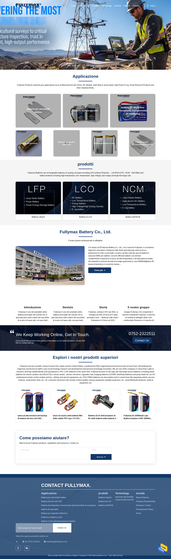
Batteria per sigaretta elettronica (54, 513)
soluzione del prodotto (124, 497)
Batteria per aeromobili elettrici (53, 497)
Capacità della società (124, 500)
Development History (144, 509)
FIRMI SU (62, 528)
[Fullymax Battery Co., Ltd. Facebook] (18, 548)
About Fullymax (142, 497)
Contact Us (142, 340)
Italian (152, 6)
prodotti (95, 6)
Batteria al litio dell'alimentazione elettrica (58, 521)
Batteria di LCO (104, 501)
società (117, 6)
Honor (138, 513)
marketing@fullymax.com (56, 542)
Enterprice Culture (143, 505)
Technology (107, 6)
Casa (73, 6)
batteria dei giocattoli (49, 509)
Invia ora (100, 457)
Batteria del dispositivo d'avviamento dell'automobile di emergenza (68, 505)
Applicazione (84, 6)
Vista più (98, 270)
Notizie (127, 6)
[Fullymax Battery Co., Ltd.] (26, 548)
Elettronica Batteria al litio (51, 517)
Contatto (136, 6)
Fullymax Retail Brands (145, 501)
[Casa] (28, 5)
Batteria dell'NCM (105, 505)
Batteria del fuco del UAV (51, 501)
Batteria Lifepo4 (104, 497)
